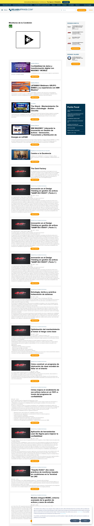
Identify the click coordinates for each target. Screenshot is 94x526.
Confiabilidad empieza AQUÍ (73, 118)
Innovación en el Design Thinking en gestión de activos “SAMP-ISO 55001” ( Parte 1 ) (44, 259)
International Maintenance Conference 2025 (22, 4)
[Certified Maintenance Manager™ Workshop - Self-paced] (69, 58)
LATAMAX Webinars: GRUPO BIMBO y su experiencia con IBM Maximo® (45, 87)
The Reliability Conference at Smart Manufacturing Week (77, 27)
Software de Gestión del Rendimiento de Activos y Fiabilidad (75, 125)
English (90, 4)
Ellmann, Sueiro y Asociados (73, 130)
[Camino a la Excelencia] (21, 154)
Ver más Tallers (76, 63)
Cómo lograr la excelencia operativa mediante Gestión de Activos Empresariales (75, 115)
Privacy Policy (63, 513)
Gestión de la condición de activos (38, 220)
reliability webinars (35, 63)
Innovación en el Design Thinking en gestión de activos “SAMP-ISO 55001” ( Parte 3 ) (44, 225)
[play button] (28, 40)
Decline (85, 520)
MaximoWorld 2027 (76, 37)
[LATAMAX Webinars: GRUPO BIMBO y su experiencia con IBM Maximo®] (21, 86)
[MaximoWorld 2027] (69, 38)
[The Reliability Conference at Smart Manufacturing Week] (69, 27)
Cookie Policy (79, 511)
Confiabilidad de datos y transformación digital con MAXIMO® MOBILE (42, 68)
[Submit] (62, 10)
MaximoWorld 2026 (7, 4)
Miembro (91, 9)
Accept (74, 520)
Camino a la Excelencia (41, 153)
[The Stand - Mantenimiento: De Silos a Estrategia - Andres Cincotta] (21, 107)
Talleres (53, 4)
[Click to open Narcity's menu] (4, 10)
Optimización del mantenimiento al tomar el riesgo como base (45, 330)
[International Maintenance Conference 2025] (69, 43)
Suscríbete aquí (81, 10)
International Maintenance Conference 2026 (77, 33)
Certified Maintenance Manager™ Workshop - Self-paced (77, 58)
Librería (58, 4)
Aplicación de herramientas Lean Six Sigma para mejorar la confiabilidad (44, 433)
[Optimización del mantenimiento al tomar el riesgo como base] (21, 330)
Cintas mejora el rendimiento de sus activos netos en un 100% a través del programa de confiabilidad (45, 393)
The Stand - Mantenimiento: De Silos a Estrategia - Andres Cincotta (44, 108)
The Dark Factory (38, 168)
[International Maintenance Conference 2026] (69, 33)
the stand (33, 103)
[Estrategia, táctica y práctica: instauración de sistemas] (21, 293)
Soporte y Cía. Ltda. (71, 132)
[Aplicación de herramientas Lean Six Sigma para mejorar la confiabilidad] (21, 432)
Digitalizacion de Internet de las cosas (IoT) (40, 150)
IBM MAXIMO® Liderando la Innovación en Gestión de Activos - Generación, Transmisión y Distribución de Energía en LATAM (34, 132)
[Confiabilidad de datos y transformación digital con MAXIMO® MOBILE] (21, 67)
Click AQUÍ (66, 2)
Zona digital (71, 4)
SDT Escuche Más (71, 127)
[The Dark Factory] (21, 171)
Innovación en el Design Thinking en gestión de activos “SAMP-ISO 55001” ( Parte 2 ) (44, 190)
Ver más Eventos (75, 48)
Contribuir (64, 4)
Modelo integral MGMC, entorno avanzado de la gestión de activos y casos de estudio (45, 500)
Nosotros (78, 4)
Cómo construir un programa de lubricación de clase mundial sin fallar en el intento (45, 366)
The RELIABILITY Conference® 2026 (42, 4)
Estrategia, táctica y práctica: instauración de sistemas (43, 293)
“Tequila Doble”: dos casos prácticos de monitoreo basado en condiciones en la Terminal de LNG (44, 473)
